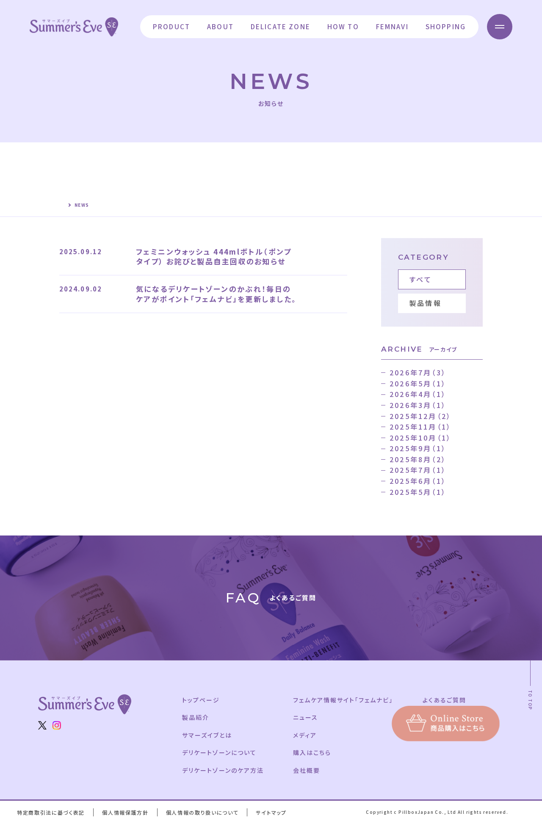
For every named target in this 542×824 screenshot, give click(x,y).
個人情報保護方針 (125, 812)
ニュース (305, 717)
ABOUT (220, 26)
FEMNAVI (392, 26)
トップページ (201, 700)
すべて (420, 279)
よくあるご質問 (444, 700)
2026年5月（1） (418, 383)
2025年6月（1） (418, 481)
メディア (305, 735)
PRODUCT (171, 26)
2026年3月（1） (418, 405)
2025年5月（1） (418, 492)
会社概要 (306, 770)
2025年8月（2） (418, 459)
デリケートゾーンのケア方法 (222, 770)
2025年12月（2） (420, 416)
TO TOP (530, 700)
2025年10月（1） (420, 438)
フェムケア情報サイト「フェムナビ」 (343, 700)
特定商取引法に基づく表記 (51, 812)
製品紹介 (195, 717)
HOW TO (343, 26)
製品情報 (425, 303)
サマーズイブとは (207, 735)
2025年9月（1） (418, 448)
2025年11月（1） (420, 427)
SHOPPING (446, 26)
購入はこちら (312, 752)
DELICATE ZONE (280, 26)
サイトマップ (271, 812)
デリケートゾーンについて (219, 752)
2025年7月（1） (418, 470)
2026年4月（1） (418, 394)
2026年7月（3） (418, 372)
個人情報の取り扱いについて (202, 812)
